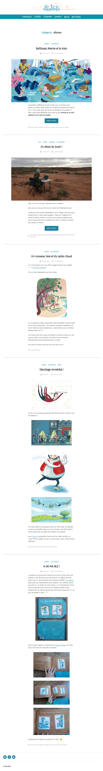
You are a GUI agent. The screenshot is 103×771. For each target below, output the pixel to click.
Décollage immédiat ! (51, 369)
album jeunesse (35, 547)
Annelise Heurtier (35, 235)
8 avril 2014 (46, 571)
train (57, 127)
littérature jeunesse (44, 127)
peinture (67, 235)
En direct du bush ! (51, 146)
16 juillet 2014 (45, 261)
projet (59, 364)
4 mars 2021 (45, 53)
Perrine (34, 536)
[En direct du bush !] (51, 179)
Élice (9, 766)
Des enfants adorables (36, 745)
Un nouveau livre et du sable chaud (51, 256)
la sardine (69, 580)
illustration (47, 745)
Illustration (55, 43)
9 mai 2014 (46, 374)
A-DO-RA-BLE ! (51, 566)
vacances (61, 127)
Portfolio (27, 16)
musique (48, 547)
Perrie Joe (54, 547)
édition (36, 127)
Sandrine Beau (60, 645)
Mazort (62, 235)
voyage (66, 127)
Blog (66, 16)
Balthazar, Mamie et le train (51, 48)
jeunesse (53, 745)
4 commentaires (57, 374)
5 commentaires (58, 152)
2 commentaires (58, 53)
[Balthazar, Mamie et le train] (51, 80)
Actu (39, 142)
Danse (46, 235)
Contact (58, 16)
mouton (53, 127)
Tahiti (34, 237)
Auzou (32, 127)
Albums (46, 43)
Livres (37, 16)
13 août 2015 (45, 152)
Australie (52, 142)
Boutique (76, 16)
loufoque (42, 547)
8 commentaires (58, 571)
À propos (47, 16)
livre (57, 745)
